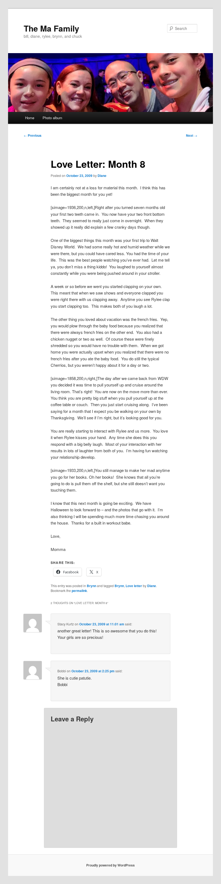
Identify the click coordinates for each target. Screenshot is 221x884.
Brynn (91, 585)
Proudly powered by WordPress (110, 865)
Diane (102, 175)
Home (29, 117)
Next (191, 135)
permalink (79, 590)
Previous (33, 135)
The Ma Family (51, 28)
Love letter (134, 585)
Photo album (52, 117)
